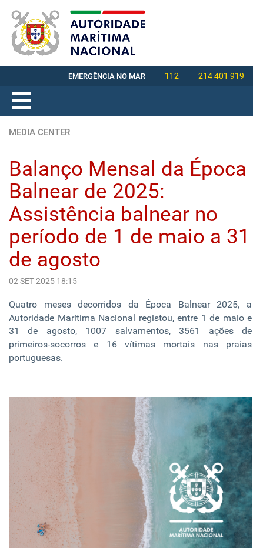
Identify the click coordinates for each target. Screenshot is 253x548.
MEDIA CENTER (39, 132)
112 (172, 76)
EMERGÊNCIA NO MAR (106, 76)
